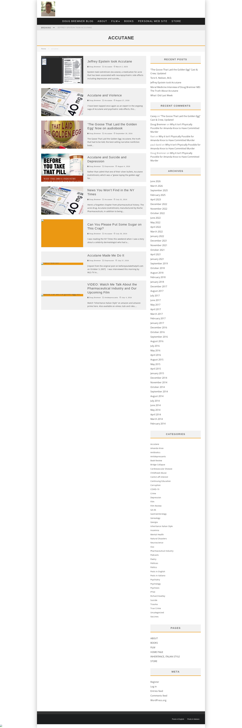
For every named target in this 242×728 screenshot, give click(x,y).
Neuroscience (156, 542)
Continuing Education (160, 481)
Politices (154, 563)
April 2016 (155, 355)
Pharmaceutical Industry (161, 551)
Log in (153, 686)
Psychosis (154, 588)
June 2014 (155, 405)
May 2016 (155, 350)
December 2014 (158, 377)
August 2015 (156, 359)
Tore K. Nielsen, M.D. (161, 77)
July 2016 (155, 345)
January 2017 (157, 323)
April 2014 (155, 414)
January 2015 (157, 373)
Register (154, 681)
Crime (153, 493)
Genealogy (155, 518)
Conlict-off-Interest (159, 477)
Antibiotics (155, 452)
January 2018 (157, 281)
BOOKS (129, 21)
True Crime (155, 608)
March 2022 (156, 231)
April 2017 (155, 309)
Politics (153, 567)
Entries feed (156, 691)
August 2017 (156, 290)
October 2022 (157, 213)
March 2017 (156, 313)
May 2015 (155, 364)
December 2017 (158, 286)
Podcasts (154, 555)
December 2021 (158, 240)
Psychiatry (155, 579)
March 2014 (156, 419)
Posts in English (157, 571)
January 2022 (157, 236)
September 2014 (159, 391)
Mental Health (157, 534)
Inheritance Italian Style (161, 526)
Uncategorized (157, 612)
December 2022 (158, 204)
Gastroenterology (158, 514)
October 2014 (157, 387)
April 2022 (155, 226)
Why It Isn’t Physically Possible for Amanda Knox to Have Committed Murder (174, 128)
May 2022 (155, 222)
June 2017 (155, 300)
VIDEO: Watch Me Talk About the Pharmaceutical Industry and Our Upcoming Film (112, 288)
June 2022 (155, 217)
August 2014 (156, 396)
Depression (109, 166)
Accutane (108, 67)
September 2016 (159, 336)
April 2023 (155, 199)
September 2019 (159, 263)
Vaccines (154, 616)
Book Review (156, 460)
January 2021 (157, 259)
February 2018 (158, 277)
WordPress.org (158, 700)
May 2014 (155, 409)
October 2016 (157, 332)
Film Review (155, 505)
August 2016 (156, 341)
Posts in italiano (157, 575)
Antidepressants (111, 297)
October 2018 (157, 268)
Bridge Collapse (157, 464)
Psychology (155, 583)
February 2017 (158, 318)
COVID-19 (154, 489)
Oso (152, 546)
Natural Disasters (158, 538)
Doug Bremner (95, 67)
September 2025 (159, 190)
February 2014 (158, 423)
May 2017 (155, 304)
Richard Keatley (157, 596)
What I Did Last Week (161, 95)
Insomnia (154, 530)
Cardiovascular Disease (161, 468)
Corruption (155, 485)
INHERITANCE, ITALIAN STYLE (165, 656)
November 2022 (158, 208)
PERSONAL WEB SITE (152, 21)
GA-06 (153, 509)
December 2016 (158, 327)
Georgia (154, 522)
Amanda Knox (156, 448)
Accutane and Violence (104, 95)
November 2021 (158, 245)
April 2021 (155, 254)
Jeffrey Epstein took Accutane (74, 28)
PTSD (152, 592)
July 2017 (155, 295)
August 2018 (156, 272)
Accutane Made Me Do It (105, 255)
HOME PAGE (156, 652)
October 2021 (157, 249)
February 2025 (158, 195)
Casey (153, 116)
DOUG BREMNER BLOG (78, 21)
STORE (176, 21)
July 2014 (155, 400)
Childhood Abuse (158, 473)
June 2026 (155, 181)
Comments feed (158, 695)
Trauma (154, 604)
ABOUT (102, 21)
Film (152, 501)
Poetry (153, 559)
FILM (114, 21)
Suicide (153, 600)
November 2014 (158, 382)
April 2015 (155, 368)
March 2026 (156, 185)
